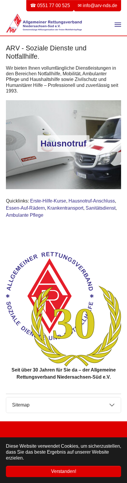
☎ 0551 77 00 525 (50, 5)
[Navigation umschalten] (118, 25)
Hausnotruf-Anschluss (92, 200)
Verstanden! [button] (63, 471)
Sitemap (21, 404)
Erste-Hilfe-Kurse (48, 200)
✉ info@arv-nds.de (97, 5)
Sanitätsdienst (100, 208)
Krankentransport (65, 208)
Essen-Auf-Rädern (25, 208)
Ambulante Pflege (24, 215)
